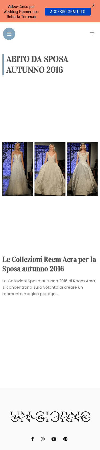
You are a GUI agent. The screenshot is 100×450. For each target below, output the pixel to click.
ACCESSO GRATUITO (67, 11)
